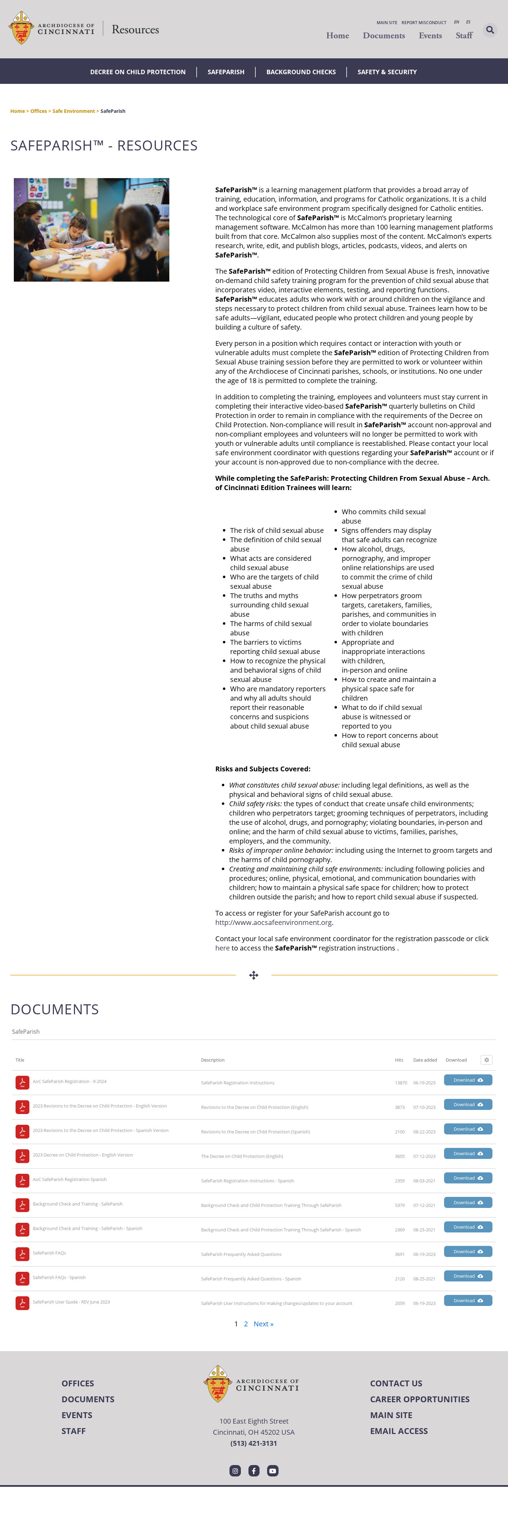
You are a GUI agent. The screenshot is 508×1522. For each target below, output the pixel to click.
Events (430, 35)
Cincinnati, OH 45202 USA (254, 1432)
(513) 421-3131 (254, 1443)
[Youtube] (272, 1470)
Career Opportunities (420, 1399)
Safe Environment (74, 111)
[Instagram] (235, 1470)
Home (337, 35)
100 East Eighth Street (254, 1421)
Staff (464, 35)
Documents (384, 35)
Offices (38, 111)
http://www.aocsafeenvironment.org (273, 922)
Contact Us (396, 1383)
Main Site (387, 23)
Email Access (399, 1430)
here (222, 948)
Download (464, 1080)
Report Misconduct (424, 23)
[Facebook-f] (254, 1470)
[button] (490, 30)
